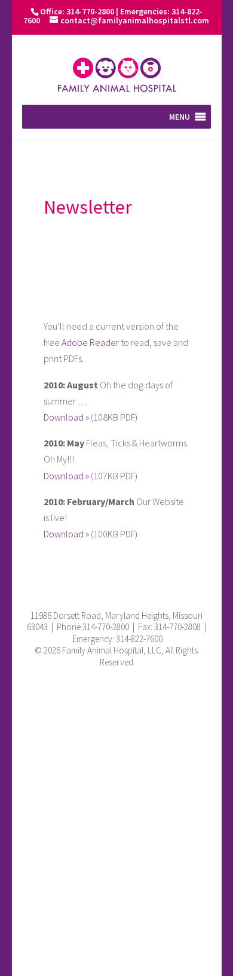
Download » (66, 417)
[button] (179, 117)
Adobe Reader (90, 342)
